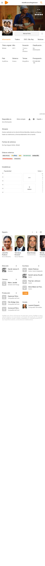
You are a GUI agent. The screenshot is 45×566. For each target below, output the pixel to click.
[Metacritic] (36, 157)
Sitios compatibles (21, 119)
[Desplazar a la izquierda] (32, 232)
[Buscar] (41, 2)
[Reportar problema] (29, 119)
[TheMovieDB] (27, 157)
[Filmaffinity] (14, 157)
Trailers (17, 39)
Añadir (18, 145)
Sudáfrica (5, 61)
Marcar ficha (27, 33)
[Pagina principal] (6, 4)
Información (6, 39)
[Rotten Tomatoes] (8, 160)
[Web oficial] (6, 157)
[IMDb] (20, 157)
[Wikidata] (18, 160)
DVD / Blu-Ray (29, 39)
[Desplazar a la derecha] (37, 232)
